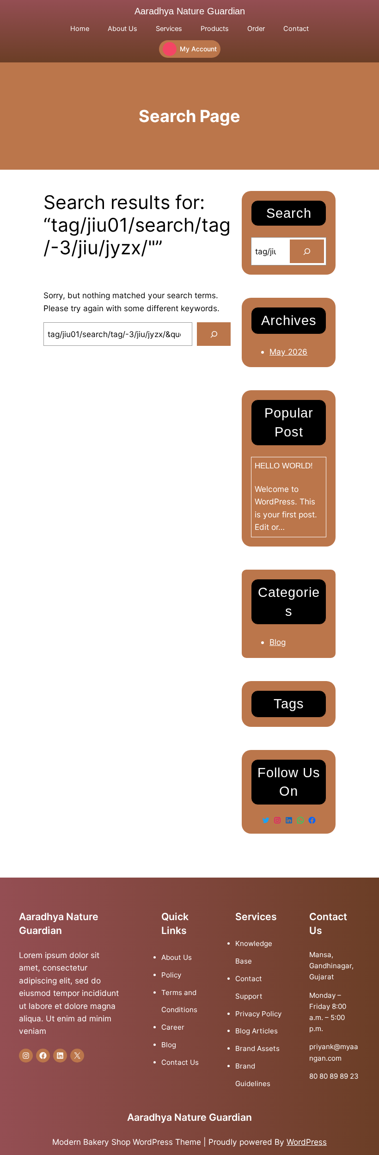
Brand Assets (257, 1048)
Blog (277, 642)
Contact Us (180, 1062)
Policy (171, 975)
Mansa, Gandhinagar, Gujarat (331, 965)
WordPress (307, 1142)
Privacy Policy (258, 1013)
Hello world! (284, 465)
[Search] (214, 334)
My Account (198, 49)
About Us (176, 957)
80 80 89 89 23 (334, 1076)
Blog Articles (256, 1030)
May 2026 (288, 351)
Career (172, 1027)
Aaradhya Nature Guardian (189, 11)
